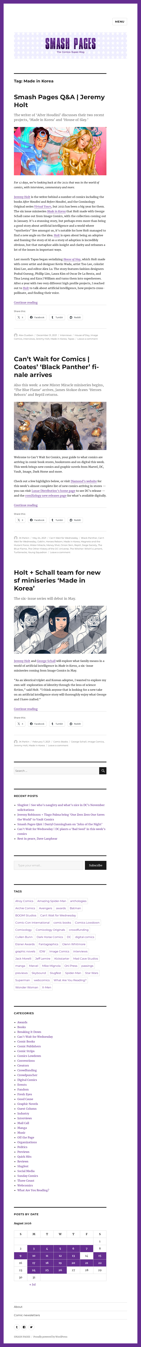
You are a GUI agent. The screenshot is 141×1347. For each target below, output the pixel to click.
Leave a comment (87, 338)
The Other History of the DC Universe (48, 548)
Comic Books (60, 741)
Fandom (23, 1089)
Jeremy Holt (22, 197)
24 (34, 1270)
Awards (22, 1022)
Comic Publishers (29, 1046)
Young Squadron (37, 552)
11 (47, 1255)
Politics (22, 1147)
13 (73, 1255)
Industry (23, 1113)
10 (33, 1255)
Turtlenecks (20, 552)
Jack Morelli (23, 958)
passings (87, 965)
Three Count (25, 1180)
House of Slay (71, 259)
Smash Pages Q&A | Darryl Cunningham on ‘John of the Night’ (59, 824)
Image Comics (96, 741)
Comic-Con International (32, 922)
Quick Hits (24, 1156)
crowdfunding (79, 929)
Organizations (27, 1142)
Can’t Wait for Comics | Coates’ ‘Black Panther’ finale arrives (56, 367)
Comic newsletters (27, 1315)
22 (100, 1263)
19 (60, 1263)
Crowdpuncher (27, 1075)
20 (73, 1263)
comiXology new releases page (46, 495)
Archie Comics (25, 908)
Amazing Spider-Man (51, 901)
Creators (23, 1065)
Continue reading (26, 302)
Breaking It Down (29, 1032)
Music (21, 1132)
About (18, 1306)
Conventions (26, 1060)
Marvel (33, 965)
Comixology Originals (50, 929)
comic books (62, 922)
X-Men (46, 987)
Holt (57, 235)
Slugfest (55, 973)
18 (47, 1263)
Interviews (66, 335)
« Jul (32, 1284)
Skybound (39, 973)
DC (69, 937)
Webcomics (25, 1185)
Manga (22, 1128)
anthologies (78, 901)
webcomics (42, 980)
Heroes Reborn (54, 541)
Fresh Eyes (24, 1094)
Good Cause (25, 1099)
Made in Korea (56, 211)
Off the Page (25, 1137)
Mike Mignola (51, 965)
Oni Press (70, 965)
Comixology (23, 929)
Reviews (22, 1161)
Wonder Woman (26, 987)
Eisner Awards (25, 944)
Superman (22, 980)
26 (60, 1270)
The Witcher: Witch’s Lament (86, 548)
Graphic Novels (27, 1104)
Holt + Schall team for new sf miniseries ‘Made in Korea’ (57, 580)
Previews (23, 1152)
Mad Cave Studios (85, 958)
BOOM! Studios (25, 915)
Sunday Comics (27, 1176)
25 (47, 1270)
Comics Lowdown (87, 922)
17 (33, 1263)
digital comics (84, 937)
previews (21, 973)
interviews (29, 338)
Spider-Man (73, 973)
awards (61, 908)
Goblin (41, 541)
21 (86, 1263)
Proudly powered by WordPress (50, 1336)
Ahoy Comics (24, 901)
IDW (42, 951)
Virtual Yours (42, 206)
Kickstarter (61, 958)
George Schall (46, 661)
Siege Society (89, 545)
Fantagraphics (48, 944)
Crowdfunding (27, 1070)
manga (20, 965)
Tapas (71, 338)
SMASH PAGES (22, 1336)
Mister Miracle (37, 545)
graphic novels (25, 951)
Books (21, 1027)
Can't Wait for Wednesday (63, 538)
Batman (75, 908)
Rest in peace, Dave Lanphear (37, 838)
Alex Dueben (26, 335)
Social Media (26, 1171)
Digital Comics (27, 1080)
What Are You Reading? (70, 980)
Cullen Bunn (24, 937)
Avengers (45, 908)
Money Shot (53, 545)
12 (60, 1255)
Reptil (77, 545)
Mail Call (23, 1123)
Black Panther (89, 538)
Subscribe (95, 865)
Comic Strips (26, 1051)
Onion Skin (67, 545)
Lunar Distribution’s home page (53, 490)
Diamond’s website (84, 481)
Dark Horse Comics (50, 937)
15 (99, 1255)
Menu (119, 21)
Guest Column (27, 1108)
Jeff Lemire (42, 958)
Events (22, 1084)
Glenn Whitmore (73, 944)
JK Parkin (24, 538)
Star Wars (91, 973)
